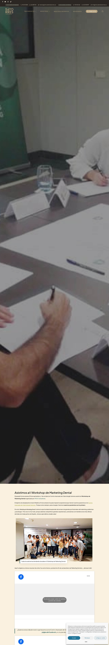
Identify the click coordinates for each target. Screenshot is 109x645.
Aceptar (74, 638)
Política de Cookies (76, 630)
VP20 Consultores (40, 498)
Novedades (54, 248)
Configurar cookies (100, 638)
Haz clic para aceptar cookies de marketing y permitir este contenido (54, 599)
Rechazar (87, 638)
